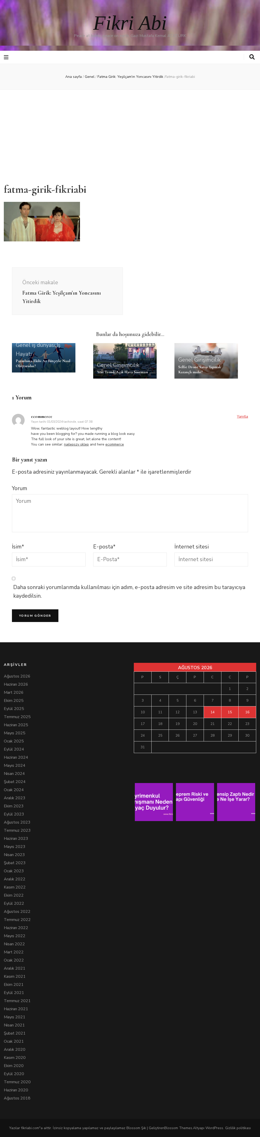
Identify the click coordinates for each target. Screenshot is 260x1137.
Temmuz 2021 (17, 1001)
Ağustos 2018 (17, 1098)
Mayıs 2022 (14, 936)
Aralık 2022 (14, 879)
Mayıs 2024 (14, 765)
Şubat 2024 (15, 782)
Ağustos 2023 (17, 822)
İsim (18, 546)
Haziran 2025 (16, 725)
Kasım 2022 (15, 887)
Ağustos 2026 (17, 676)
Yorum (19, 488)
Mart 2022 (14, 952)
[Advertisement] (130, 133)
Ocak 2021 (14, 1041)
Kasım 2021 (15, 976)
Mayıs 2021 (14, 1017)
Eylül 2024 (14, 749)
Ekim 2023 (14, 806)
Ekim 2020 (14, 1066)
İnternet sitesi (191, 546)
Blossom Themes (178, 1128)
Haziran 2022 (16, 928)
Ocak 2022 (14, 960)
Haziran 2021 (16, 1009)
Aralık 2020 (14, 1049)
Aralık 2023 (14, 798)
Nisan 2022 (14, 944)
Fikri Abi (130, 23)
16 (247, 712)
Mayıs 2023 (14, 846)
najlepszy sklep (76, 444)
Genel (89, 76)
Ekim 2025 (14, 700)
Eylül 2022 (14, 903)
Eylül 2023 (14, 814)
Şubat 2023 (15, 863)
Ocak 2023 (14, 871)
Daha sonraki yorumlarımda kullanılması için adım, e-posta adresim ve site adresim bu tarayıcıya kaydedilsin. (129, 592)
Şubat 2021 (15, 1033)
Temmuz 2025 (17, 717)
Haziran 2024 (16, 757)
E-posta (104, 546)
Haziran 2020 (16, 1090)
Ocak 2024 (14, 790)
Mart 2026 (14, 692)
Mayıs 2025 (14, 733)
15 (230, 712)
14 (212, 712)
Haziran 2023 (16, 838)
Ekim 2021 (14, 984)
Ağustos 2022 (17, 911)
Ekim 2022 (14, 895)
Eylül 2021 (14, 993)
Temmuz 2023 (17, 830)
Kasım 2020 (15, 1057)
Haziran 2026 (16, 684)
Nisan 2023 (14, 855)
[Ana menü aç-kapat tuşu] (7, 57)
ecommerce (41, 416)
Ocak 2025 (14, 741)
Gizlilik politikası (238, 1128)
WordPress (214, 1128)
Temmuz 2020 (17, 1082)
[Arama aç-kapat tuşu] (252, 57)
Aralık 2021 (14, 968)
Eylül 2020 (14, 1074)
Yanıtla (242, 416)
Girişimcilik (126, 365)
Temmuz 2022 (17, 919)
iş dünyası (43, 345)
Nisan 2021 (14, 1025)
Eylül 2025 (14, 709)
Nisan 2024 (14, 773)
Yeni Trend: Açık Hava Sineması (122, 372)
